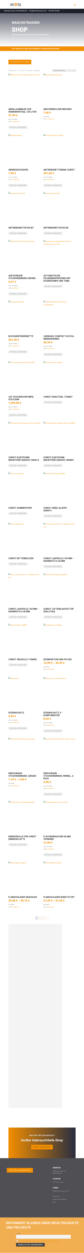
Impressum (56, 1196)
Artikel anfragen (18, 127)
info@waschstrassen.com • (38, 11)
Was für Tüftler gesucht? (42, 1135)
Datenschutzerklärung (60, 1199)
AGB (54, 1202)
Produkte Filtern (19, 62)
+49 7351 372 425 (53, 11)
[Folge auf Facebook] (49, 1208)
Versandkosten (15, 121)
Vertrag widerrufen (20, 1170)
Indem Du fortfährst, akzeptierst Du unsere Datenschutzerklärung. (39, 1241)
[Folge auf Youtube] (62, 1208)
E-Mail (18, 1233)
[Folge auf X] (58, 1208)
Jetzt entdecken (42, 1147)
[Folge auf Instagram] (53, 1208)
